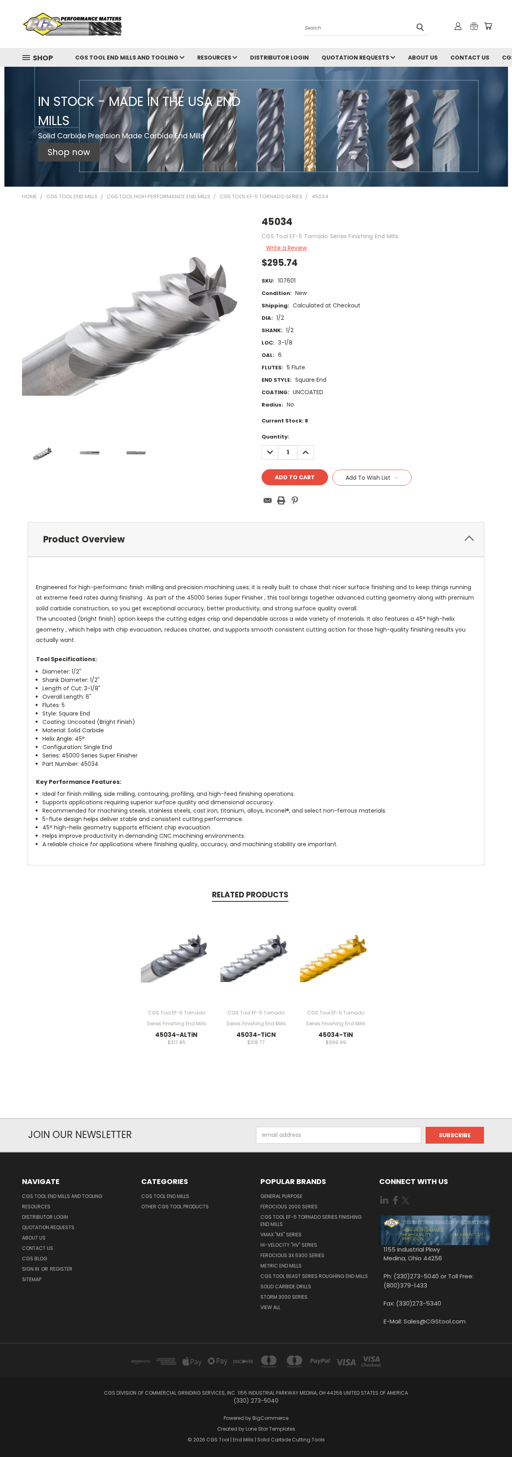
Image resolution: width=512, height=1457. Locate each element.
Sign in (31, 1269)
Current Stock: (285, 421)
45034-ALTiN (176, 1034)
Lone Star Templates (270, 1428)
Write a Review (286, 248)
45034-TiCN (256, 1034)
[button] (69, 152)
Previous (491, 1432)
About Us (423, 58)
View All (270, 1307)
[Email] (268, 500)
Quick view (176, 948)
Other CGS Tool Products (175, 1206)
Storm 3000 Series (284, 1297)
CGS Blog (34, 1258)
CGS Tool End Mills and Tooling (127, 58)
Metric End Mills (281, 1265)
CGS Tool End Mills (165, 1196)
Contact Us (469, 58)
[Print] (281, 500)
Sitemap (31, 1279)
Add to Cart (176, 962)
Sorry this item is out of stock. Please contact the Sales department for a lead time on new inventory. (256, 962)
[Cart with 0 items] (488, 26)
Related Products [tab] (250, 894)
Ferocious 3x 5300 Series (292, 1255)
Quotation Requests (356, 58)
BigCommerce (270, 1418)
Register (61, 1269)
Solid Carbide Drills (285, 1286)
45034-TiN (335, 1034)
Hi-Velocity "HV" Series (288, 1245)
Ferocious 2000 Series (289, 1206)
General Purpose (281, 1196)
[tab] (256, 539)
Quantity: (275, 436)
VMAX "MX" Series (281, 1234)
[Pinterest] (295, 500)
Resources (214, 58)
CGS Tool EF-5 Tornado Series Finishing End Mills (311, 1221)
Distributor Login (279, 58)
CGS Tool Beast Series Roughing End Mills (314, 1276)
